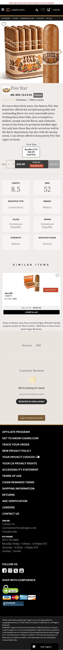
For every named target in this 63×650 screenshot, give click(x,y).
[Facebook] (4, 571)
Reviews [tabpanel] (27, 345)
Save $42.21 (50, 290)
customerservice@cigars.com (19, 528)
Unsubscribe (9, 531)
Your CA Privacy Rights (19, 463)
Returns (8, 494)
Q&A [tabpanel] (38, 345)
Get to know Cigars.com (20, 438)
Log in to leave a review (31, 418)
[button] (45, 646)
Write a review (36, 100)
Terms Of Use (12, 476)
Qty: (4, 164)
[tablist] (31, 345)
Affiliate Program (16, 432)
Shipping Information (18, 488)
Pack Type (32, 144)
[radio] (31, 152)
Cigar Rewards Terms (18, 482)
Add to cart (32, 312)
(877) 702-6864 (10, 540)
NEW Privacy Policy (16, 450)
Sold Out (54, 164)
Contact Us (8, 524)
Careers (8, 507)
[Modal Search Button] (37, 10)
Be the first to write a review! (31, 401)
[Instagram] (10, 571)
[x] (16, 570)
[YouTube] (21, 571)
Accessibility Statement (20, 469)
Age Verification (14, 501)
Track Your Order (15, 444)
